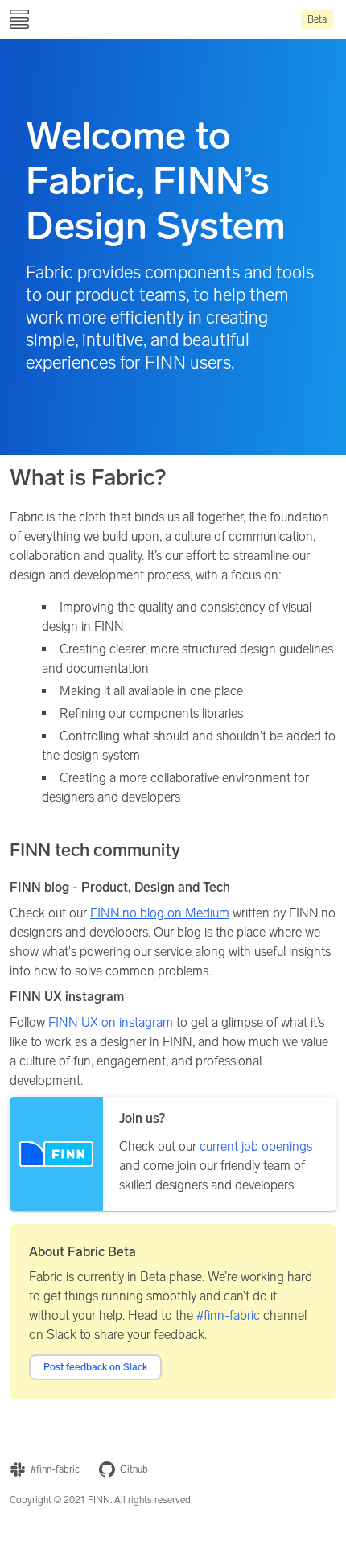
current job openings (256, 1146)
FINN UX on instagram (110, 1022)
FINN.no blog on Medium (159, 913)
